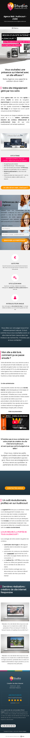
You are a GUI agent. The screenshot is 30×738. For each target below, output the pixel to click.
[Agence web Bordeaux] (15, 681)
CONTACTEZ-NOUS (15, 488)
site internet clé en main (19, 715)
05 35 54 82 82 (9, 726)
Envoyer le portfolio (14, 240)
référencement (22, 120)
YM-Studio (10, 731)
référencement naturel (12, 330)
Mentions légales (22, 731)
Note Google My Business (15, 697)
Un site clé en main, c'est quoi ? (15, 188)
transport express (6, 630)
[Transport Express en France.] (15, 621)
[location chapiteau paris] (15, 652)
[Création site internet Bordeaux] (17, 11)
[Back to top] (26, 733)
